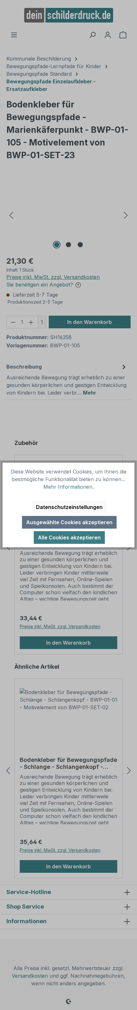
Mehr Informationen (67, 487)
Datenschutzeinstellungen (69, 507)
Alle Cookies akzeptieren (69, 537)
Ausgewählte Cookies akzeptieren (69, 522)
